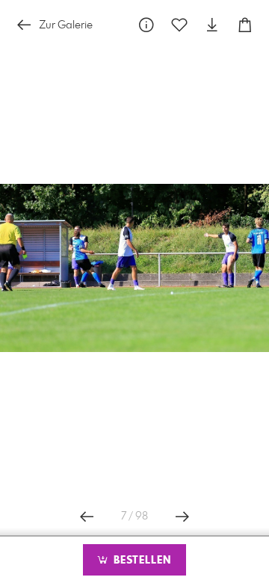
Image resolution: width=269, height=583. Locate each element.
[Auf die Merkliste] (179, 25)
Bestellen (140, 560)
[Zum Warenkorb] (245, 25)
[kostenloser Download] (212, 25)
